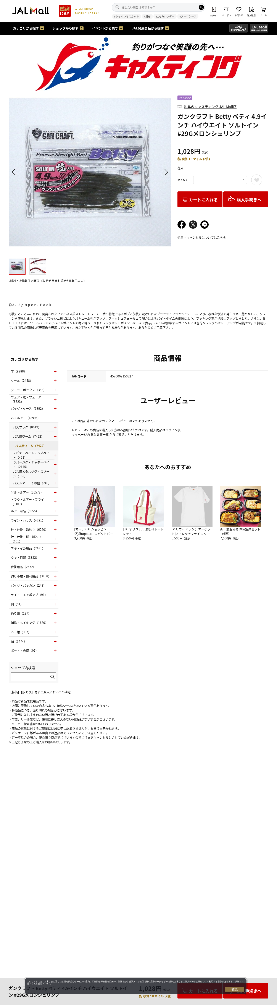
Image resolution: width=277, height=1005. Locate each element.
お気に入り (256, 180)
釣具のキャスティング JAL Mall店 (210, 106)
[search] (201, 7)
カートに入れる (203, 199)
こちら (32, 984)
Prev (14, 172)
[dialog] (135, 986)
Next (165, 172)
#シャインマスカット (126, 16)
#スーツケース (187, 16)
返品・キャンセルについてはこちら (201, 237)
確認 (235, 989)
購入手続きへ (249, 199)
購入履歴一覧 (99, 434)
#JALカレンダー (165, 16)
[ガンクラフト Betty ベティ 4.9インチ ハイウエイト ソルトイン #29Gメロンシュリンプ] (90, 172)
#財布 (147, 16)
